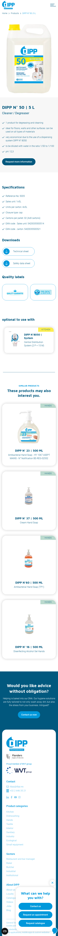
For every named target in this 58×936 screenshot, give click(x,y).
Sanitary (10, 832)
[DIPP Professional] (9, 5)
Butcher (10, 867)
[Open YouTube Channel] (15, 797)
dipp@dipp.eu (17, 786)
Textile (9, 824)
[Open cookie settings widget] (4, 931)
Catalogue (11, 898)
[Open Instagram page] (19, 797)
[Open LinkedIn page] (7, 797)
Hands (9, 820)
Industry (10, 836)
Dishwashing (12, 816)
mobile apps (27, 932)
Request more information (18, 161)
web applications (13, 932)
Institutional (12, 875)
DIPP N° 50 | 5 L (29, 13)
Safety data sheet (21, 263)
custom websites (42, 932)
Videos (9, 902)
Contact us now (29, 714)
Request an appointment (35, 914)
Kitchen (10, 811)
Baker (9, 863)
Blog (8, 910)
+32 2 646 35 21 (18, 790)
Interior (9, 828)
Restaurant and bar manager (20, 859)
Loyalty (10, 894)
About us (10, 889)
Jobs (8, 906)
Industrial (11, 871)
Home (4, 13)
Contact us (35, 906)
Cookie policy (12, 926)
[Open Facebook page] (11, 797)
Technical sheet (21, 251)
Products (15, 13)
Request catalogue (35, 923)
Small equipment (14, 844)
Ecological (11, 840)
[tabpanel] (29, 340)
